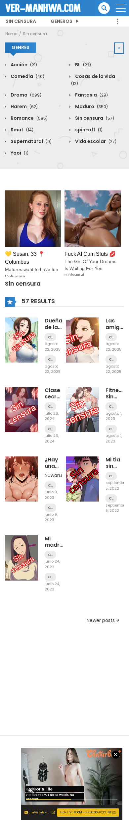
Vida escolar (95, 141)
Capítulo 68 (111, 337)
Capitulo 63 (50, 508)
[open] (121, 8)
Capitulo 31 (111, 498)
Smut (21, 129)
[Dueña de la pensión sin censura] (21, 339)
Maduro (91, 106)
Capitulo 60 (50, 406)
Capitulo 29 (50, 577)
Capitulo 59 (50, 429)
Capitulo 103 (111, 429)
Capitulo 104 (111, 406)
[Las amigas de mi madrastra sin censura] (82, 339)
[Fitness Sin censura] (82, 409)
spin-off (88, 129)
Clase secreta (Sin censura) (57, 399)
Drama (25, 95)
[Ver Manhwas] (43, 7)
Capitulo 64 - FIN (50, 485)
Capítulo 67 (111, 359)
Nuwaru (53, 475)
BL (82, 64)
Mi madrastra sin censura (59, 548)
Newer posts (101, 620)
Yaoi (19, 153)
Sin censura (21, 21)
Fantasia (91, 95)
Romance (29, 118)
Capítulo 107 (50, 359)
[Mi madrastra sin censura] (21, 557)
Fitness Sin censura (117, 396)
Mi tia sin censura (117, 466)
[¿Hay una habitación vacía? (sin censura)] (21, 478)
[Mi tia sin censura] (82, 478)
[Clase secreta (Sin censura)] (21, 409)
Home (11, 33)
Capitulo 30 (50, 555)
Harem (24, 106)
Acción (23, 64)
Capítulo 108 (50, 337)
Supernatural (31, 141)
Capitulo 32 (111, 476)
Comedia (27, 76)
